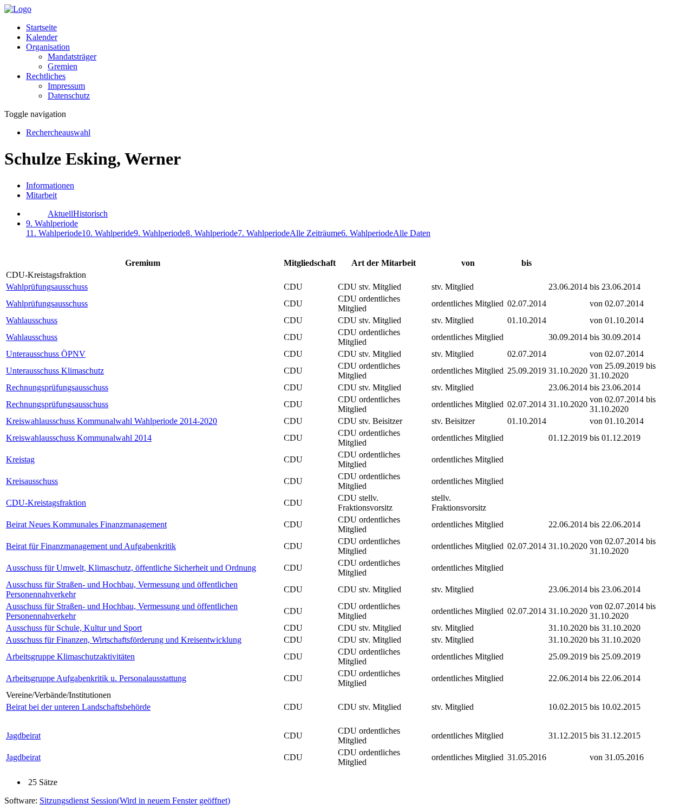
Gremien (62, 66)
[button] (48, 46)
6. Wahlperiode (367, 233)
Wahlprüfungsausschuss (47, 286)
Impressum (66, 85)
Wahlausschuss (31, 320)
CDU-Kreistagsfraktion (46, 502)
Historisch (90, 213)
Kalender (41, 37)
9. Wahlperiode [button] (52, 223)
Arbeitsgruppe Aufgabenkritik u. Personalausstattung (96, 678)
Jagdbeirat (23, 735)
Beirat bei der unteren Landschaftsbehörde (78, 706)
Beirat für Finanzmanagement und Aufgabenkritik (91, 546)
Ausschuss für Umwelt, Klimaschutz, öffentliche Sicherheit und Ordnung (131, 567)
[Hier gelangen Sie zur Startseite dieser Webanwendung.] (17, 9)
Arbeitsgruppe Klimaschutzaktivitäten (70, 656)
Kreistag (20, 459)
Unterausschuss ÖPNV (46, 353)
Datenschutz (69, 95)
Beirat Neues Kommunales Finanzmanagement (86, 524)
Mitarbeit (41, 195)
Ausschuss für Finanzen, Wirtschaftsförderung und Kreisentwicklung (123, 639)
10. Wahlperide (108, 233)
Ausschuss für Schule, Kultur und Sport (74, 627)
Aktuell (60, 213)
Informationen (50, 185)
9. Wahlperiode (160, 233)
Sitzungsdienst (135, 800)
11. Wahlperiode (54, 233)
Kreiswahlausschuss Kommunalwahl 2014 (79, 437)
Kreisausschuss (32, 481)
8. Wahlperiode (212, 233)
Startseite (41, 27)
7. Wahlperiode (264, 233)
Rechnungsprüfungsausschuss (57, 387)
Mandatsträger (72, 56)
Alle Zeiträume (315, 233)
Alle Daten (411, 233)
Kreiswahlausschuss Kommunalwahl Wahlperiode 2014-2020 (111, 421)
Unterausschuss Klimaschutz (55, 370)
